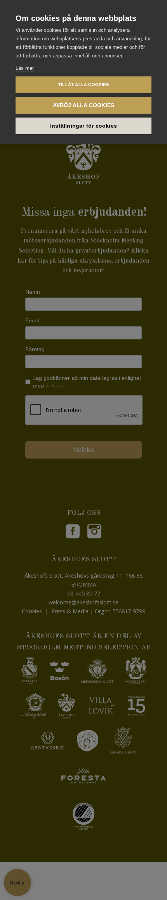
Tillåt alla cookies (83, 84)
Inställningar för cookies (83, 126)
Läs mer (25, 68)
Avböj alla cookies (84, 105)
